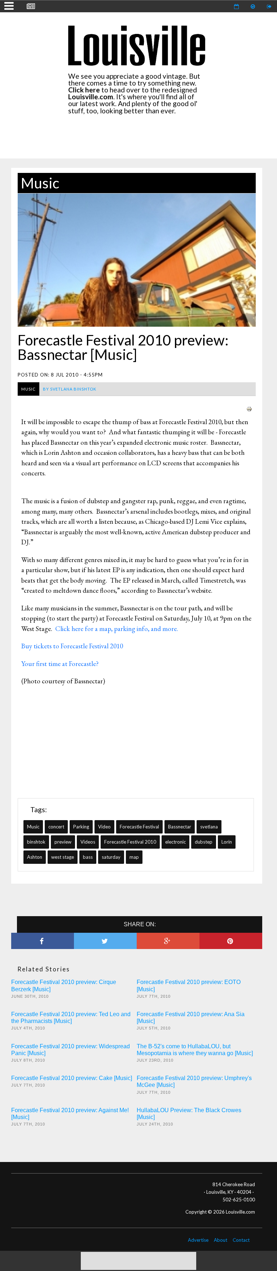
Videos (87, 842)
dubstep (203, 842)
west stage (62, 857)
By (69, 389)
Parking (81, 827)
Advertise (198, 1240)
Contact (241, 1240)
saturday (111, 857)
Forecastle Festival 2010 (130, 842)
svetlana (209, 827)
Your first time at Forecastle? (60, 663)
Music (40, 183)
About (220, 1240)
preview (62, 842)
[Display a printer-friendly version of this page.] (249, 408)
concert (56, 827)
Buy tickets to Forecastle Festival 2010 (72, 645)
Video (104, 827)
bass (88, 857)
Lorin (226, 842)
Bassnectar (179, 827)
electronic (175, 842)
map (134, 857)
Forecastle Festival (139, 827)
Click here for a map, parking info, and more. (117, 628)
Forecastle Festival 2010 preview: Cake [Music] (71, 1078)
